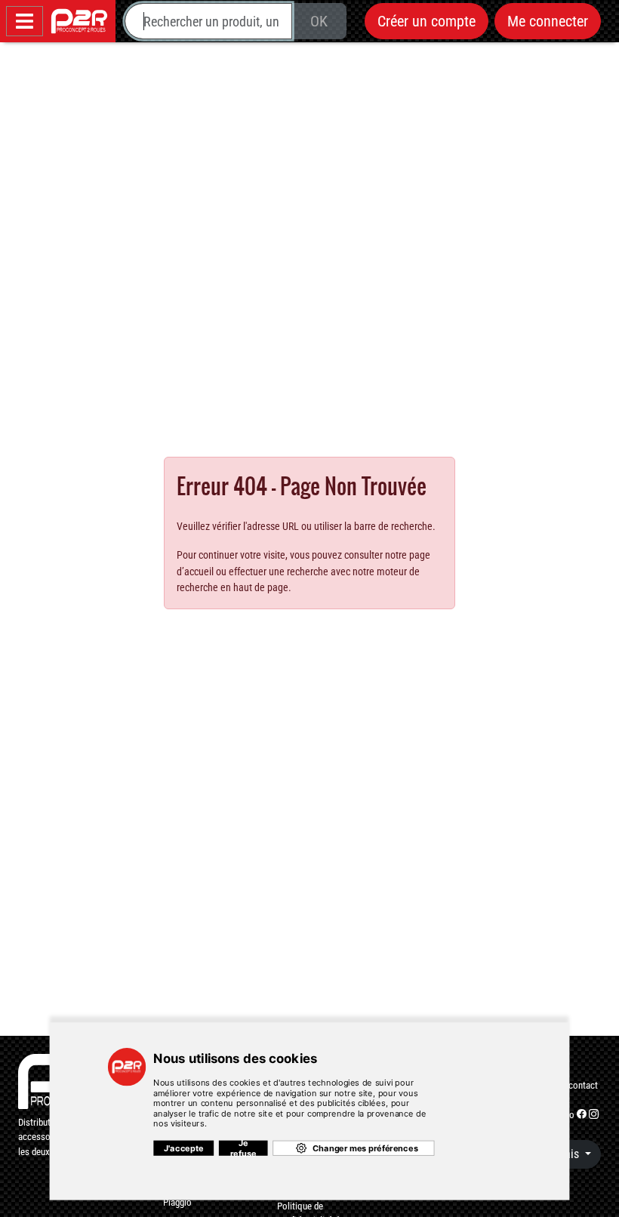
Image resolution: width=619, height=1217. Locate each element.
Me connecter (547, 21)
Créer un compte (426, 21)
